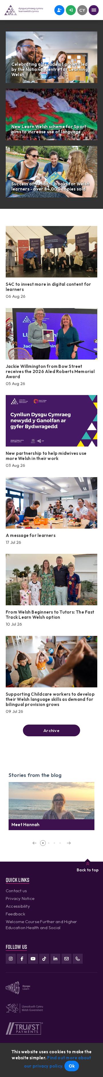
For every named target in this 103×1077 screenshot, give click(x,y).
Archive (51, 730)
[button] (34, 843)
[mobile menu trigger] (94, 10)
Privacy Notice (20, 898)
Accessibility (18, 906)
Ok (72, 1066)
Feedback (15, 914)
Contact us (16, 890)
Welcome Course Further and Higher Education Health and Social (41, 924)
